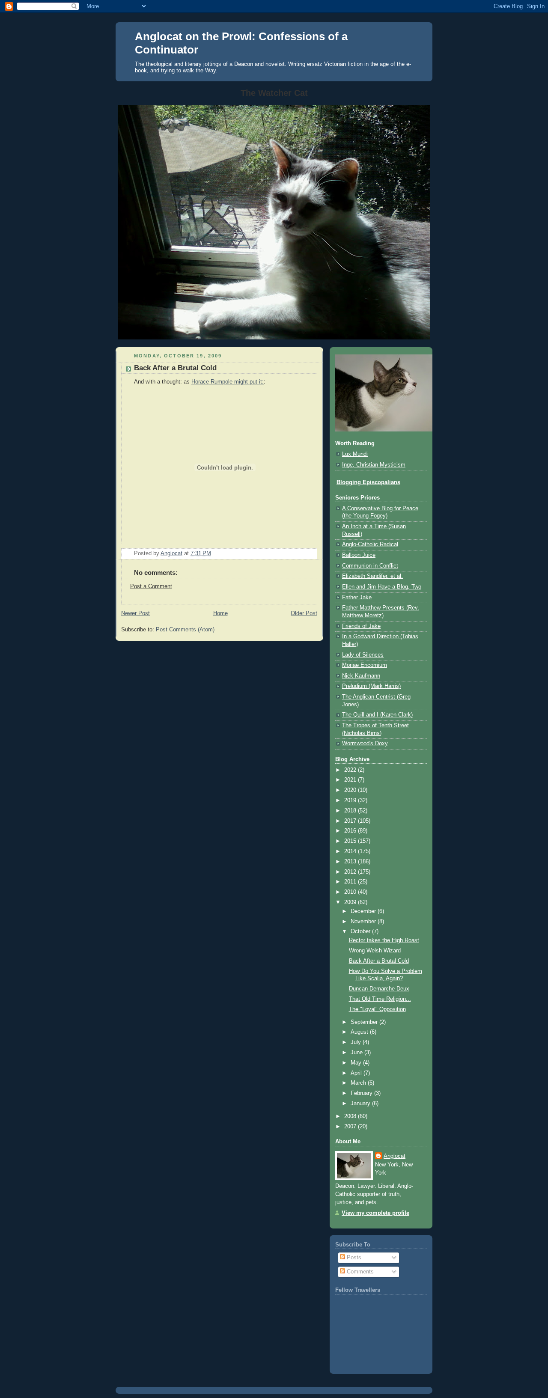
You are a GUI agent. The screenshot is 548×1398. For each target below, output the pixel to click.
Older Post (304, 613)
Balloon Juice (358, 555)
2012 (351, 872)
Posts (353, 1258)
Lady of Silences (363, 655)
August (360, 1032)
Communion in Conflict (370, 566)
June (357, 1053)
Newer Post (135, 613)
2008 (351, 1116)
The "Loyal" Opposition (377, 1009)
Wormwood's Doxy (365, 744)
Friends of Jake (361, 626)
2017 (351, 821)
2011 (351, 882)
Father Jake (357, 598)
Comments (359, 1272)
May (357, 1063)
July (357, 1042)
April (357, 1073)
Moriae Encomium (364, 665)
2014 (351, 851)
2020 (351, 790)
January (361, 1104)
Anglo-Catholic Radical (370, 544)
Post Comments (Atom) (185, 630)
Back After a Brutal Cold (379, 961)
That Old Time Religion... (380, 999)
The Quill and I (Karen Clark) (377, 715)
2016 (351, 831)
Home (220, 613)
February (362, 1093)
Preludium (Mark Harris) (371, 686)
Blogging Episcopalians (368, 482)
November (364, 922)
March (359, 1083)
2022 (351, 770)
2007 (351, 1127)
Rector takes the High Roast (384, 940)
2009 (351, 902)
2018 (351, 811)
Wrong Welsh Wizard (375, 951)
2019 (351, 800)
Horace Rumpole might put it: (227, 382)
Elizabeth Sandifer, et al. (372, 576)
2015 (351, 841)
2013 (351, 862)
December (364, 911)
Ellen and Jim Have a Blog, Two (381, 587)
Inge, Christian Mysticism (373, 465)
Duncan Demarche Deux (379, 989)
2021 (351, 780)
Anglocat (394, 1156)
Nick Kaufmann (361, 676)
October (361, 931)
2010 (351, 892)
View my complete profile (375, 1213)
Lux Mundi (355, 454)
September (365, 1022)
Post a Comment (151, 586)
